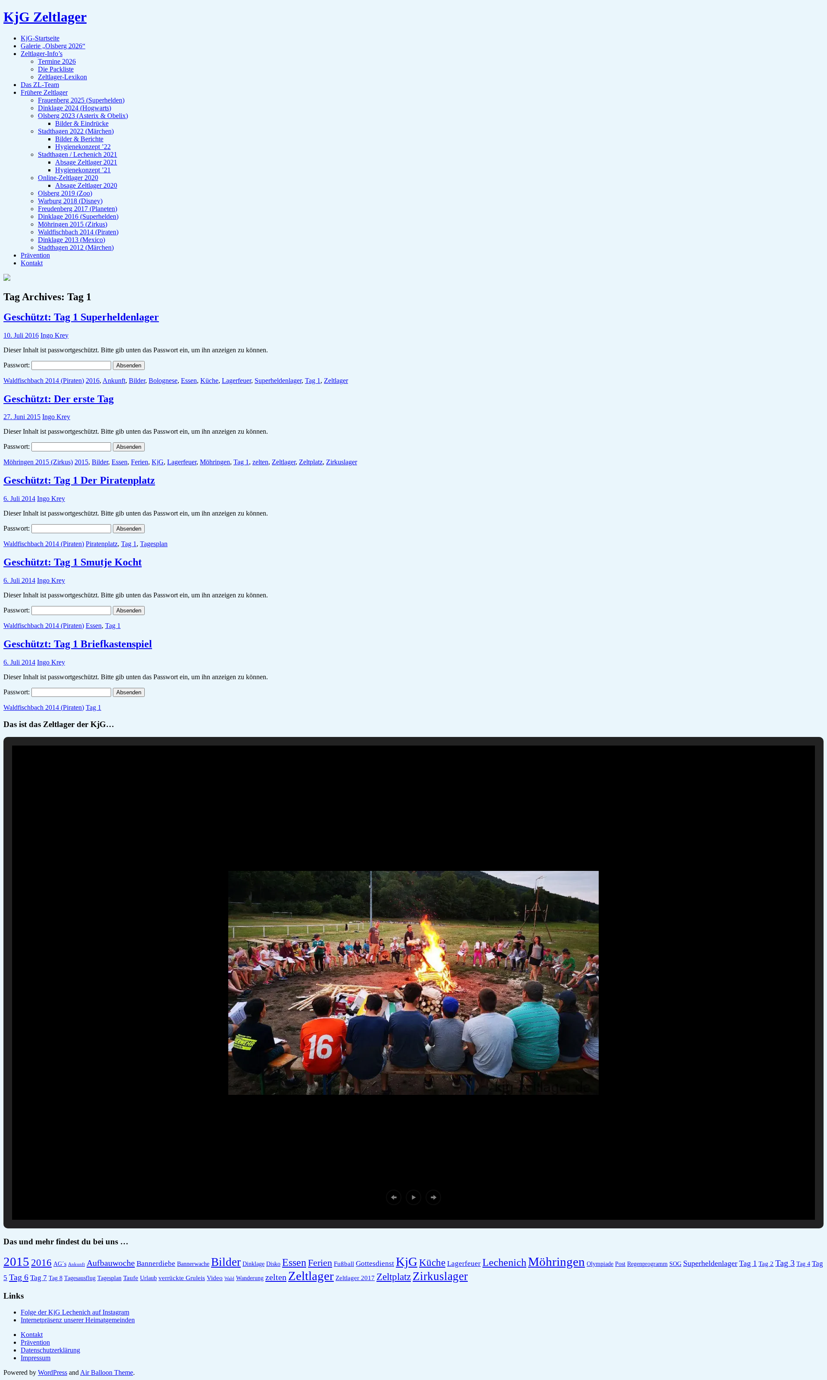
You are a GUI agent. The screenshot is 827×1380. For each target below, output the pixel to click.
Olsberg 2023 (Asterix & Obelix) (83, 115)
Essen (189, 380)
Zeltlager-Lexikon (62, 77)
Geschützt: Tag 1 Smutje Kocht (72, 562)
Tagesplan (154, 543)
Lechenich (504, 1262)
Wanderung (250, 1278)
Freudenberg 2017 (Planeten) (77, 208)
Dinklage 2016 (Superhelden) (78, 216)
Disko (273, 1264)
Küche (209, 380)
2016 (92, 380)
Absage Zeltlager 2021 (86, 162)
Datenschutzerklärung (50, 1350)
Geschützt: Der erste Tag (58, 398)
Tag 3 (785, 1263)
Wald (229, 1278)
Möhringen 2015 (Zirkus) (72, 224)
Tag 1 (312, 380)
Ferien (139, 462)
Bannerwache (193, 1264)
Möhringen (215, 462)
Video (215, 1277)
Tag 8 (55, 1278)
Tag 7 (38, 1278)
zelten (260, 462)
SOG (675, 1264)
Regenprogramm (647, 1264)
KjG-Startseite (40, 38)
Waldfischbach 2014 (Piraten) (78, 232)
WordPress (52, 1372)
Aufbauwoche (111, 1263)
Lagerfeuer (236, 380)
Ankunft (114, 380)
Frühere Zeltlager (44, 92)
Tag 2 (766, 1263)
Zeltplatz (311, 462)
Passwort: (17, 365)
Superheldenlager (278, 380)
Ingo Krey (54, 335)
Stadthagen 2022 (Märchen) (76, 131)
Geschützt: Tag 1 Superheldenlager (81, 317)
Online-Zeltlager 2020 (68, 177)
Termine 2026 (57, 61)
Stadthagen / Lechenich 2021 (77, 154)
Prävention (35, 255)
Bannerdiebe (156, 1263)
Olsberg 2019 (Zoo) (65, 193)
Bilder (137, 380)
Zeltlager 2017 (355, 1277)
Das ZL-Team (40, 84)
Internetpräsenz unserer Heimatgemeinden (78, 1320)
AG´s (59, 1264)
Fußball (344, 1263)
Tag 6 (18, 1277)
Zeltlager (336, 380)
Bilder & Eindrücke (82, 123)
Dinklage (253, 1264)
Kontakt (32, 263)
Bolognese (163, 380)
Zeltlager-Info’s (41, 53)
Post (620, 1264)
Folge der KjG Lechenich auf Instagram (75, 1312)
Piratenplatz (102, 543)
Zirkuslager (341, 462)
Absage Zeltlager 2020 (86, 185)
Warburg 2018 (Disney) (70, 201)
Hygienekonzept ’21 (83, 170)
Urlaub (148, 1278)
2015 (81, 462)
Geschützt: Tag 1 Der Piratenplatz (79, 480)
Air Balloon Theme (106, 1372)
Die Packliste (56, 69)
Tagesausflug (80, 1278)
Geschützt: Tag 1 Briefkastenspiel (77, 644)
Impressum (35, 1357)
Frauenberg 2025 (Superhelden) (81, 100)
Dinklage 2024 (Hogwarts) (74, 108)
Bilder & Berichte (79, 139)
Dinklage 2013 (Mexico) (71, 239)
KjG (158, 462)
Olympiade (600, 1264)
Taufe (130, 1277)
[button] (393, 1197)
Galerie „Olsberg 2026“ (53, 46)
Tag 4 (803, 1264)
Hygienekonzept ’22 (83, 146)
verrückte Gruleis (182, 1277)
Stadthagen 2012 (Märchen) (76, 247)
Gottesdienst (375, 1263)
